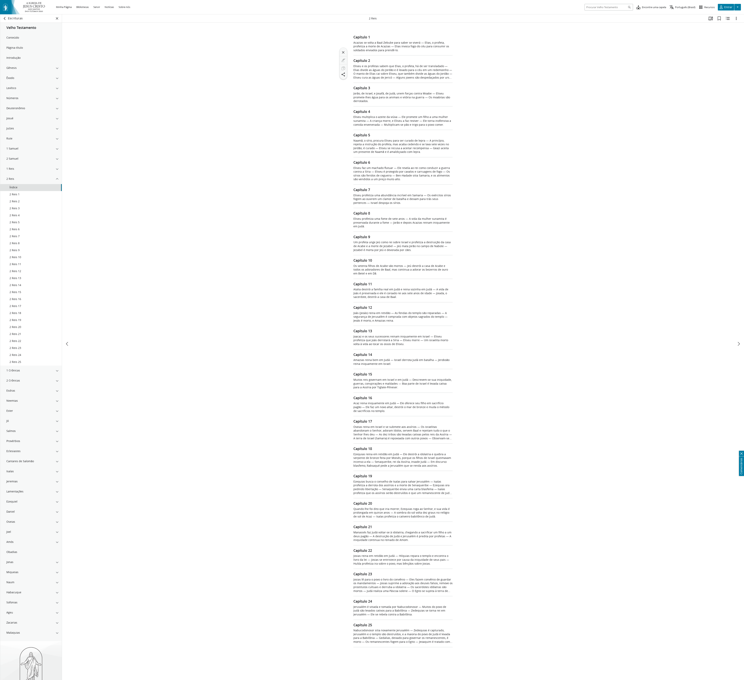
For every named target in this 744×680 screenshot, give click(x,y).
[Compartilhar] (343, 74)
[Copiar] (343, 68)
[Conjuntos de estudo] (711, 18)
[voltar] (5, 18)
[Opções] (736, 18)
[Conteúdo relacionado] (728, 18)
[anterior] (67, 344)
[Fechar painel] (57, 18)
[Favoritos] (719, 18)
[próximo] (738, 344)
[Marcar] (343, 60)
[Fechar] (343, 52)
